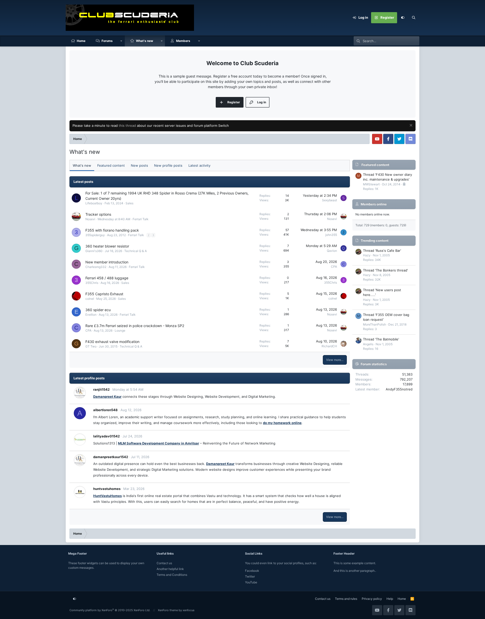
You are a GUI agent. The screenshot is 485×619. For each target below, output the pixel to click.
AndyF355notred (399, 389)
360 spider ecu (98, 310)
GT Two (90, 346)
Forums (107, 41)
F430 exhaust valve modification (112, 341)
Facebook (252, 571)
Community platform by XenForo (109, 610)
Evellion (90, 314)
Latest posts (83, 182)
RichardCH (329, 346)
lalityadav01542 (106, 436)
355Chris (91, 283)
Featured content (111, 165)
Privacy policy (372, 599)
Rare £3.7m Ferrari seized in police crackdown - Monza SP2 (134, 326)
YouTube (251, 582)
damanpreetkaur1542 (110, 457)
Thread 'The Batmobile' (381, 339)
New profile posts (168, 165)
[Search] (413, 17)
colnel (89, 299)
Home (81, 41)
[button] (121, 40)
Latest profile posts (89, 378)
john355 (331, 235)
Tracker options (98, 214)
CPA (334, 266)
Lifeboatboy (93, 203)
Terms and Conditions (172, 575)
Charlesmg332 (95, 267)
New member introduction (106, 262)
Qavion (332, 251)
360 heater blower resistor (107, 246)
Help (389, 599)
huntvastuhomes (106, 489)
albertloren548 (105, 410)
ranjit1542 (101, 389)
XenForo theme (168, 610)
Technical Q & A (135, 251)
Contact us (164, 563)
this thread (127, 125)
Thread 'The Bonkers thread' (385, 270)
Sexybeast (329, 200)
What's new (144, 41)
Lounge (120, 330)
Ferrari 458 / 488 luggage (106, 278)
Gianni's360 (94, 251)
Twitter (250, 576)
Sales (129, 203)
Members (183, 41)
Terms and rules (346, 599)
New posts (139, 165)
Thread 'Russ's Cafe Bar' (382, 250)
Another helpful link (170, 569)
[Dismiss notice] (410, 126)
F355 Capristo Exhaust (104, 294)
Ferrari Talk (141, 219)
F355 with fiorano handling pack (112, 230)
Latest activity (199, 165)
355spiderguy (95, 235)
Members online (374, 204)
